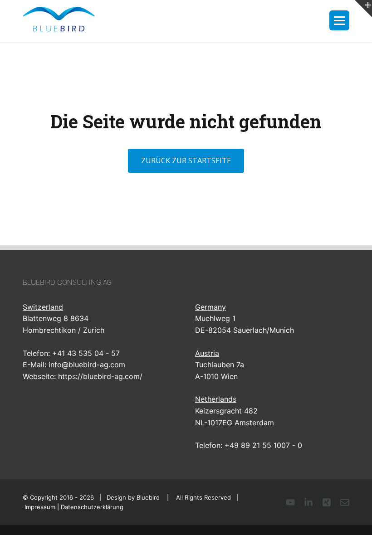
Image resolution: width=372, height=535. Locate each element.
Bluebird (148, 497)
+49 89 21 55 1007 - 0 (263, 445)
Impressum (39, 507)
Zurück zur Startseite (186, 160)
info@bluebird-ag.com (87, 364)
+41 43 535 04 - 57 (86, 353)
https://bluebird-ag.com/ (100, 376)
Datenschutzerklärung (92, 507)
